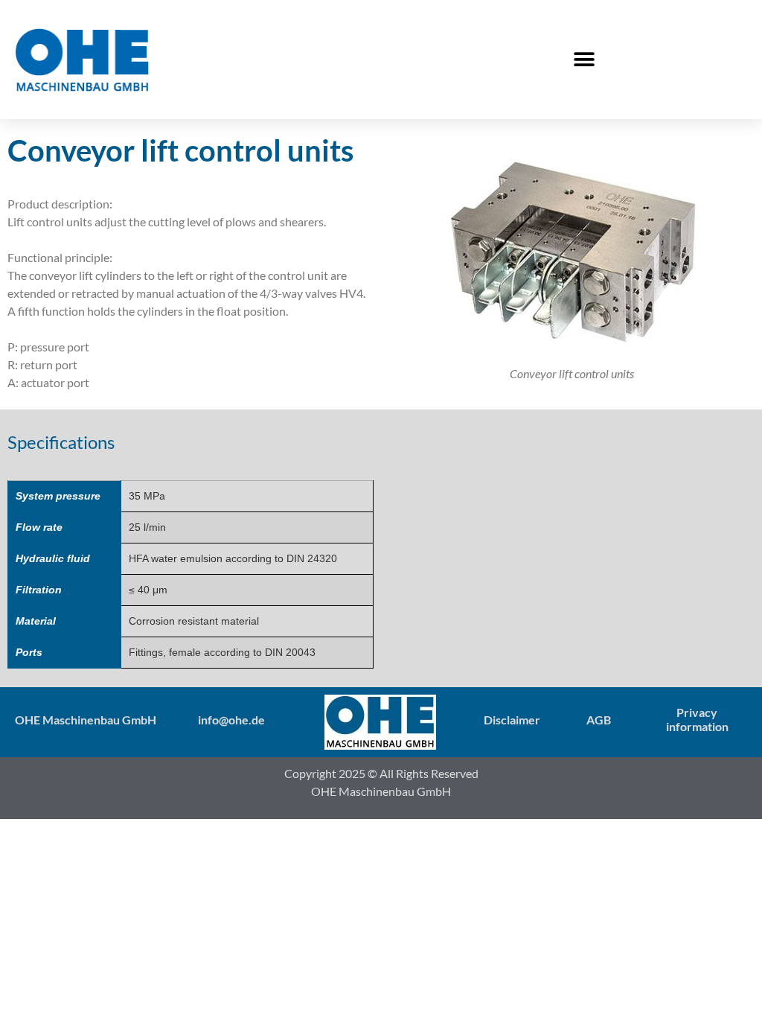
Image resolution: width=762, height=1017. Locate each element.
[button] (584, 60)
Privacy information (697, 719)
